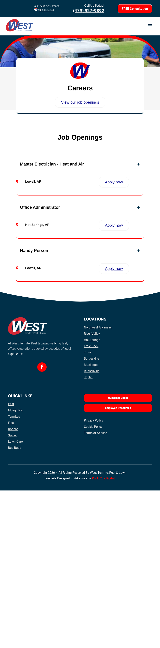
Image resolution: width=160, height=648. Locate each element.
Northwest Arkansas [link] (98, 327)
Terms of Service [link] (95, 433)
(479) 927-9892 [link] (88, 10)
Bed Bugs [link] (14, 448)
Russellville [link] (91, 371)
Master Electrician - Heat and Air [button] (52, 164)
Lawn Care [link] (15, 441)
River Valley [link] (92, 333)
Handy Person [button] (34, 250)
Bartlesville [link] (91, 358)
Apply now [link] (114, 182)
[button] (150, 25)
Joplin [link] (88, 377)
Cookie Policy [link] (93, 427)
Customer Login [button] (118, 397)
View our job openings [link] (80, 102)
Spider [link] (12, 435)
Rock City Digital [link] (103, 478)
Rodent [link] (13, 429)
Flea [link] (11, 423)
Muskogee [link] (91, 365)
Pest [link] (11, 404)
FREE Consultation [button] (135, 9)
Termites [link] (14, 416)
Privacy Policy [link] (93, 420)
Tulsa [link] (88, 352)
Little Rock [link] (91, 346)
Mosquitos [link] (15, 410)
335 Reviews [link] (45, 10)
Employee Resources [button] (118, 407)
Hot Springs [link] (92, 340)
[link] (42, 367)
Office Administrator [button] (40, 207)
